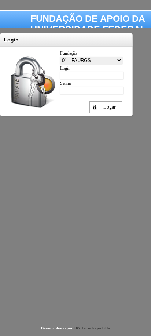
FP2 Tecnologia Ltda (92, 328)
